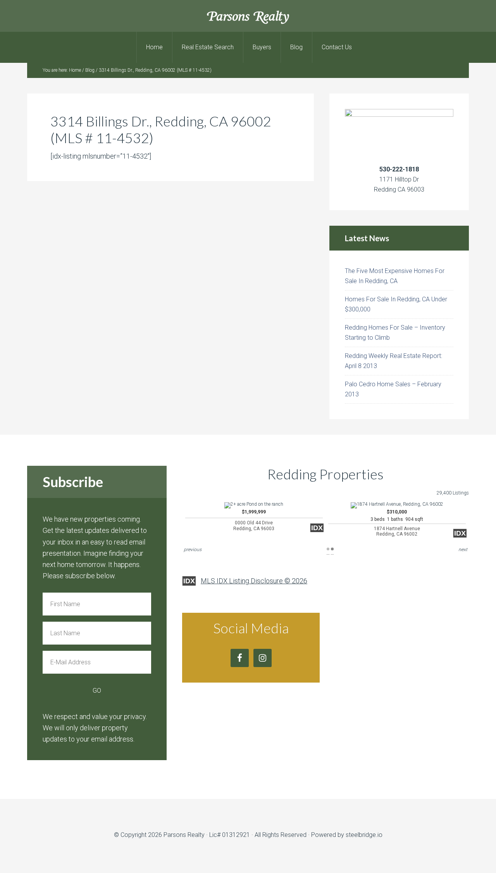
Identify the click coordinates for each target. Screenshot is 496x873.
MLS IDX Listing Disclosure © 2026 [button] (254, 581)
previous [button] (193, 549)
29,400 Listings (453, 493)
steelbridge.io (364, 834)
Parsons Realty (248, 15)
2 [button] (332, 549)
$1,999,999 (253, 520)
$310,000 (396, 523)
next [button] (462, 549)
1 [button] (328, 549)
